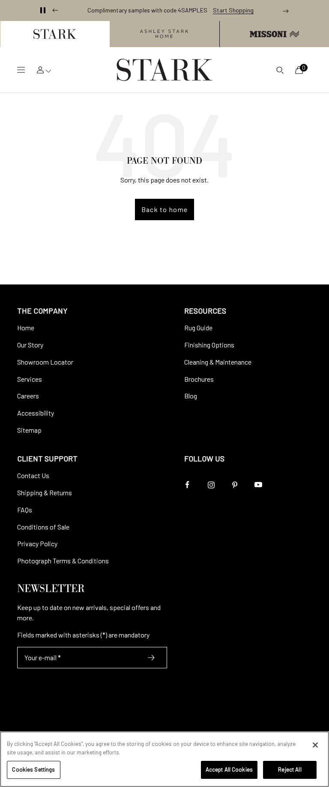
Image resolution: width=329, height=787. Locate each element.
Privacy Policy (37, 543)
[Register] (151, 657)
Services (29, 379)
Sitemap (29, 430)
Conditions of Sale (43, 527)
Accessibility (35, 413)
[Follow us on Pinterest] (234, 485)
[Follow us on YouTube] (258, 485)
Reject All (289, 769)
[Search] (280, 70)
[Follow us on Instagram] (211, 485)
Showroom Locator (45, 362)
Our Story (30, 345)
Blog (190, 396)
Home (25, 327)
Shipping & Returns (44, 492)
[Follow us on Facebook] (187, 485)
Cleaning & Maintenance (217, 362)
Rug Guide (198, 327)
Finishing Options (209, 345)
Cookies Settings (33, 769)
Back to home (164, 209)
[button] (55, 34)
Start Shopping (233, 10)
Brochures (199, 379)
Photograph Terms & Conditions (63, 561)
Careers (28, 396)
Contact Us (33, 475)
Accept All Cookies (229, 769)
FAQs (24, 510)
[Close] (315, 745)
